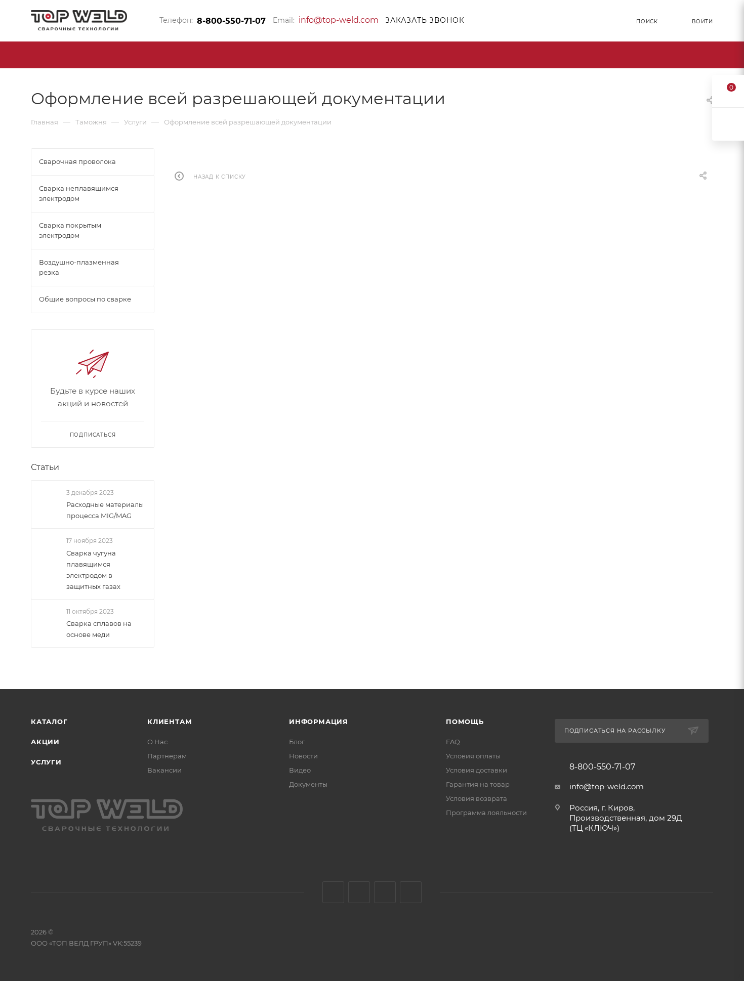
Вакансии (164, 770)
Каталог (49, 721)
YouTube (385, 892)
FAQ (453, 742)
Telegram (359, 892)
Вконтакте (333, 892)
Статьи (45, 467)
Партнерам (167, 756)
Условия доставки (476, 770)
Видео (300, 770)
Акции (45, 742)
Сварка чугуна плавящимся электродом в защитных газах (93, 569)
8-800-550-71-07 (231, 21)
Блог (297, 742)
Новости (303, 756)
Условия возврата (476, 798)
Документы (308, 784)
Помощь (465, 721)
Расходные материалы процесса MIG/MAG (105, 510)
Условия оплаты (473, 756)
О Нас (157, 742)
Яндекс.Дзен (411, 892)
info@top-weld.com (339, 20)
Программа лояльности (486, 812)
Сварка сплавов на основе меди (99, 628)
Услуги (46, 762)
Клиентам (169, 721)
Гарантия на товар (478, 784)
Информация (318, 721)
